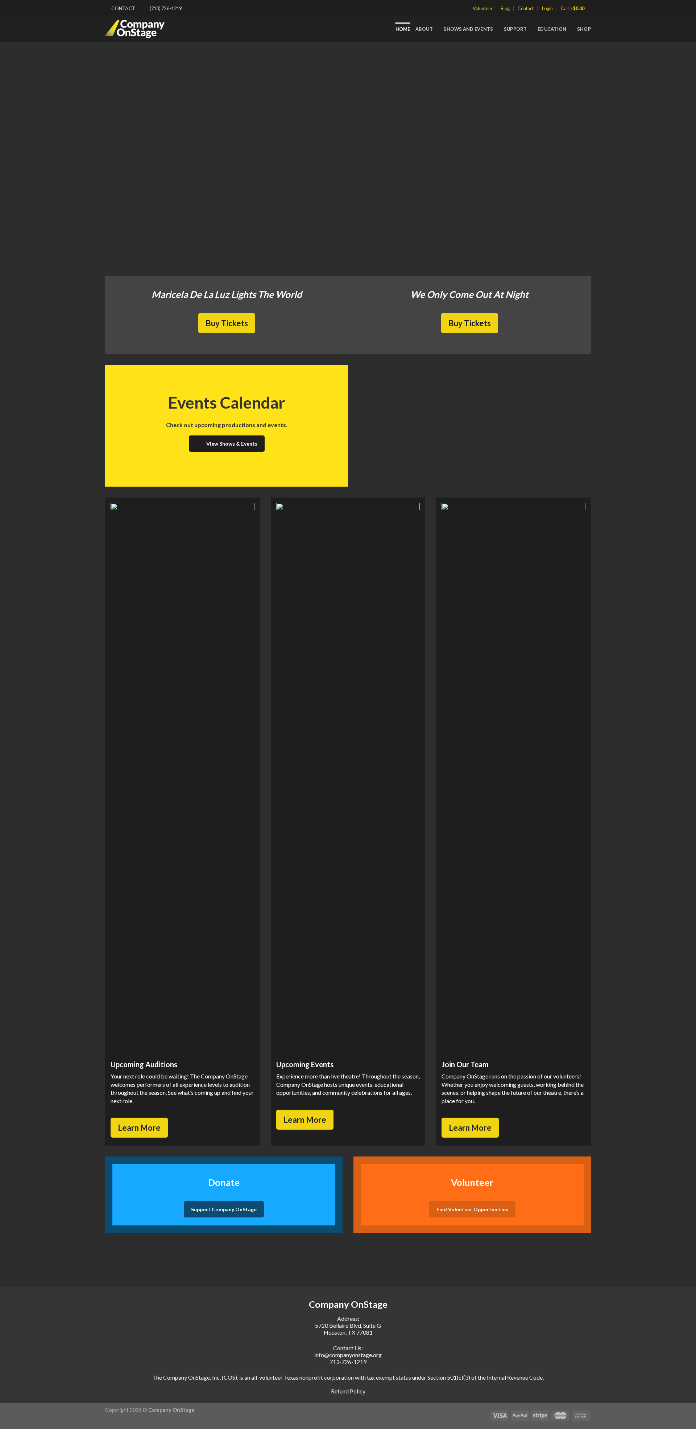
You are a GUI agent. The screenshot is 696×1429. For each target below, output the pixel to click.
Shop (584, 29)
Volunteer (483, 8)
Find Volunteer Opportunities (472, 1209)
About (424, 29)
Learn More (139, 1128)
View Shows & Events (231, 444)
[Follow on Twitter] (203, 8)
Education (552, 29)
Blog (505, 8)
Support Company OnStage (224, 1209)
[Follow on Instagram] (196, 8)
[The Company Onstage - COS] (139, 29)
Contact (526, 8)
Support (515, 29)
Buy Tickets (227, 323)
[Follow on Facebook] (189, 8)
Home (402, 29)
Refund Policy (348, 1391)
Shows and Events (468, 29)
